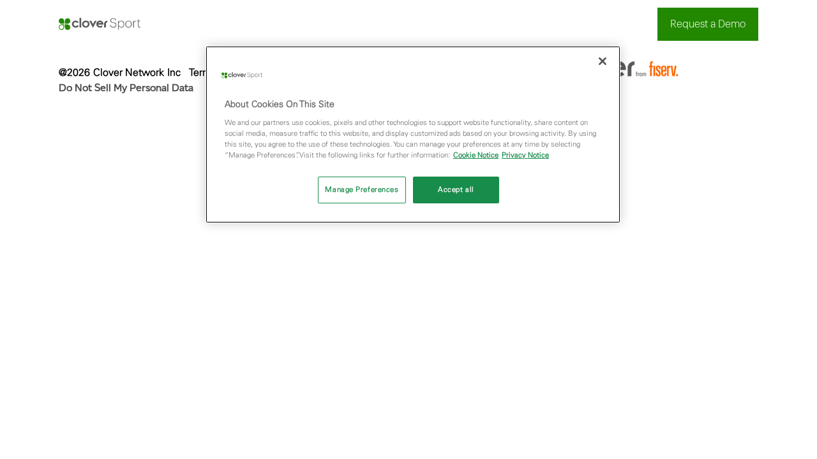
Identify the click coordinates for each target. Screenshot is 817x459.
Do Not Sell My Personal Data (126, 88)
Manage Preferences (361, 189)
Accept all (456, 189)
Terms (202, 72)
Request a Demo (708, 24)
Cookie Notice (475, 154)
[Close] (602, 61)
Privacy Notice (525, 154)
